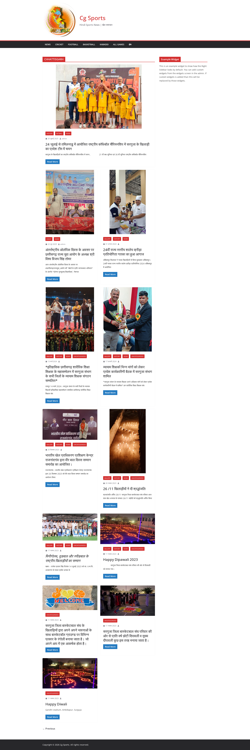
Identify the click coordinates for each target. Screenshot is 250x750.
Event (49, 239)
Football (73, 44)
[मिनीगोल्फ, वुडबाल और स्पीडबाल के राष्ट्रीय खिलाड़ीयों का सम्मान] (70, 527)
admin (64, 138)
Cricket (59, 44)
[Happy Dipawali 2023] (127, 529)
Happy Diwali (56, 704)
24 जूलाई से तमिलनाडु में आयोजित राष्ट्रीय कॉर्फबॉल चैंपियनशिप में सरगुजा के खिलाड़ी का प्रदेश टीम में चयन (97, 146)
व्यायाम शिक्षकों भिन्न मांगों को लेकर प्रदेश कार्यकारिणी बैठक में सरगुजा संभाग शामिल (127, 371)
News (48, 44)
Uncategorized (80, 356)
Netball (59, 133)
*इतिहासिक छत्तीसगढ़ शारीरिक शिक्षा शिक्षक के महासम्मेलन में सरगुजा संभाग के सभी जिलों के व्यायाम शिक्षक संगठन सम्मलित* (68, 374)
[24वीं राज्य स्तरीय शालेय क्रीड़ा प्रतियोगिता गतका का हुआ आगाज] (127, 202)
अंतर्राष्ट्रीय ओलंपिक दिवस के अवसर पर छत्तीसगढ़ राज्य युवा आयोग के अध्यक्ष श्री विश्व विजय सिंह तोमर (69, 254)
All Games (118, 44)
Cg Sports (92, 18)
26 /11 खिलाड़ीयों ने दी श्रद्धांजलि (124, 488)
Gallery (107, 239)
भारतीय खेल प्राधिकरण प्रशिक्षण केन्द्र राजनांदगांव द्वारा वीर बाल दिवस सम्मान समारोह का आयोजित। (69, 459)
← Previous (49, 728)
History (50, 133)
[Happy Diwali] (70, 673)
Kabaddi (104, 44)
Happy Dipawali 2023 (120, 559)
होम (130, 44)
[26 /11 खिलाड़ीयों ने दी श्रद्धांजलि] (127, 441)
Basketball (89, 44)
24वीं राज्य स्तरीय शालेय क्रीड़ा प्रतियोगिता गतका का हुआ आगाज (123, 251)
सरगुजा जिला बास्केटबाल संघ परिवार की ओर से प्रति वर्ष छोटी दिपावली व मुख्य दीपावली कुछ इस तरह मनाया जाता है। (127, 636)
